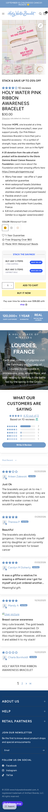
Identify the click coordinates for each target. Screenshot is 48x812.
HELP (6, 711)
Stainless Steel (11, 228)
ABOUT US (10, 701)
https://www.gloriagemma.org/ (18, 171)
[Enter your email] (43, 750)
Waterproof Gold (5, 228)
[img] (10, 471)
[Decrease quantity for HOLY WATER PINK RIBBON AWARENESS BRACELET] (4, 285)
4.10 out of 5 (31, 415)
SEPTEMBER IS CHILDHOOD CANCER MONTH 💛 (24, 4)
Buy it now (24, 293)
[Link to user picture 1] (24, 614)
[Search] (40, 14)
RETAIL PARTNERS (17, 721)
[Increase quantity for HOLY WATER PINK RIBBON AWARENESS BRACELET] (11, 285)
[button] (10, 88)
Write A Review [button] (24, 445)
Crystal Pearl (18, 228)
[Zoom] (40, 25)
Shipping (6, 118)
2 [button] (22, 683)
